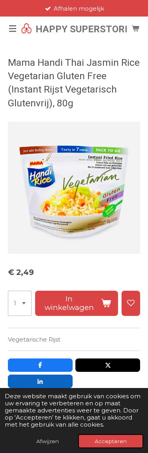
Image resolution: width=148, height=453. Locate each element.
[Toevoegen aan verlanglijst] (131, 303)
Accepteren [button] (111, 441)
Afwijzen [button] (47, 441)
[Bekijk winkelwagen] (135, 28)
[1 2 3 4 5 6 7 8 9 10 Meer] (20, 303)
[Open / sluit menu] (12, 28)
